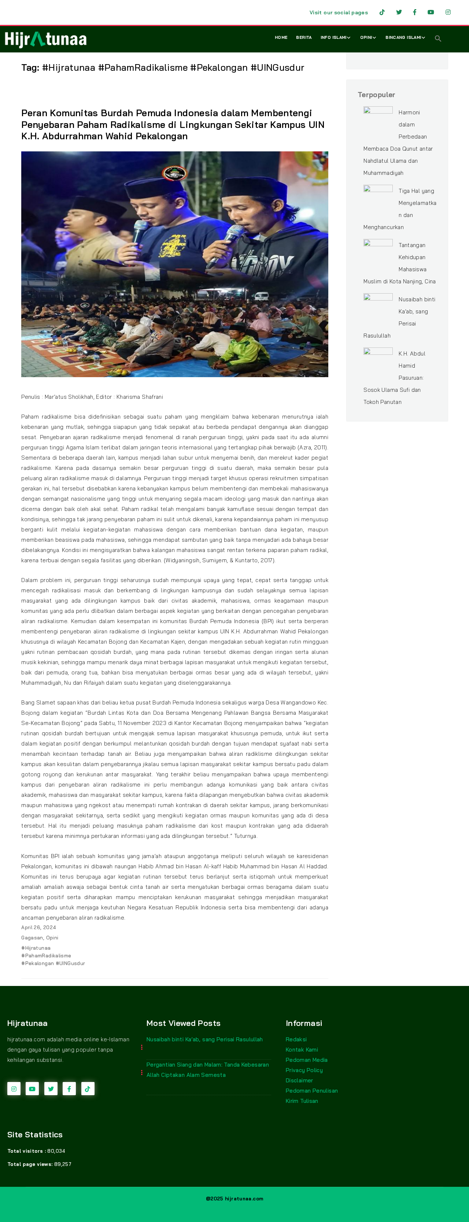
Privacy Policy (304, 1070)
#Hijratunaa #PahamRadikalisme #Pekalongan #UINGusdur (53, 955)
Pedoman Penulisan (312, 1090)
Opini (366, 37)
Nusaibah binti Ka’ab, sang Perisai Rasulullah (205, 1039)
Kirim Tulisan (302, 1100)
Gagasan (32, 938)
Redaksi (296, 1039)
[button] (438, 39)
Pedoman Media (307, 1059)
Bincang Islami (403, 37)
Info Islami (334, 37)
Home (281, 37)
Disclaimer (299, 1080)
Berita (303, 37)
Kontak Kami (302, 1049)
